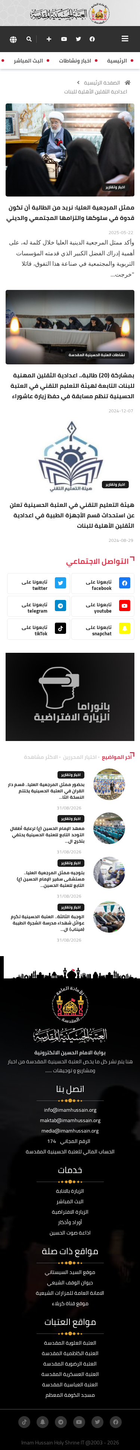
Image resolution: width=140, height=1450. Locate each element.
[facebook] (92, 39)
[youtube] (64, 39)
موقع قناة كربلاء (70, 1303)
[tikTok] (24, 1422)
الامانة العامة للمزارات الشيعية (70, 1293)
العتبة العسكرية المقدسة (70, 1374)
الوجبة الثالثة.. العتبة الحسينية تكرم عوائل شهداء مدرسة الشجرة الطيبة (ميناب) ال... (47, 922)
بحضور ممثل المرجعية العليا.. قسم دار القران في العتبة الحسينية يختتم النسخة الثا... (46, 790)
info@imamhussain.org (70, 1110)
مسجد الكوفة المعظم (70, 1395)
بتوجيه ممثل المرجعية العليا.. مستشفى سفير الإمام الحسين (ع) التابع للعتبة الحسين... (50, 879)
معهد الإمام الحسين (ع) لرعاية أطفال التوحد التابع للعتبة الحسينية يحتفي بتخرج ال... (47, 834)
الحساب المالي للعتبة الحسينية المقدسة (70, 1151)
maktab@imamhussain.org (70, 1120)
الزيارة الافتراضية (70, 1212)
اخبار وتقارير (115, 187)
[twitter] (78, 39)
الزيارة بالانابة (70, 1191)
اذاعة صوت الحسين (70, 1232)
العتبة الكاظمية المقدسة (70, 1353)
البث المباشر (70, 1201)
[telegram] (61, 1422)
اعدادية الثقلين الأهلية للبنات (95, 91)
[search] (29, 39)
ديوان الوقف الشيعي (70, 1282)
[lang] (13, 39)
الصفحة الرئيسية (102, 82)
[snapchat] (43, 1422)
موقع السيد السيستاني (70, 1272)
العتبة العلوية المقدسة (70, 1343)
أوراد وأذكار (70, 1222)
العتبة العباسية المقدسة (70, 1384)
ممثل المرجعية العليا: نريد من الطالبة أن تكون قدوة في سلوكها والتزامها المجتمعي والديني (70, 212)
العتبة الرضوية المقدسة (70, 1363)
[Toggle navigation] (125, 39)
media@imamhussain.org (70, 1131)
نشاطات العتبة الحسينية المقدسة (97, 354)
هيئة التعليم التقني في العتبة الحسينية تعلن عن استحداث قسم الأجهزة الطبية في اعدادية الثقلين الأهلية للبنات (72, 515)
